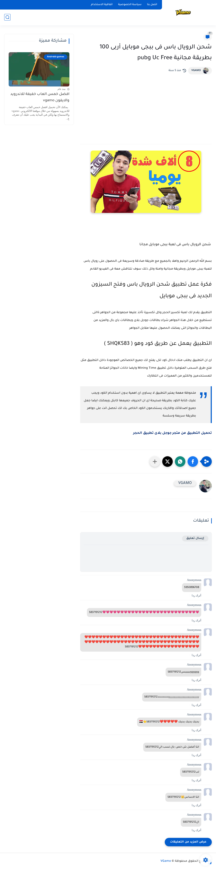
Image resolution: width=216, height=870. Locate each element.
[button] (193, 461)
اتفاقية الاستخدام (102, 4)
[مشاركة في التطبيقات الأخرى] (155, 461)
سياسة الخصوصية (130, 4)
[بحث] (7, 17)
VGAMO (196, 70)
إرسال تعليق (195, 538)
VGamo (166, 861)
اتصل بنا (152, 4)
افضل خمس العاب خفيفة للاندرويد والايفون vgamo (39, 97)
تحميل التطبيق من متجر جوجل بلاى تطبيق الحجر (172, 433)
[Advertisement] (146, 106)
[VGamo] (183, 12)
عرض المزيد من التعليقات (188, 842)
